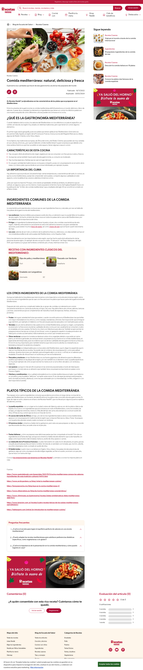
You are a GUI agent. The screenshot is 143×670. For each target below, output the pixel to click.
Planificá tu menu (73, 14)
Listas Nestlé (11, 641)
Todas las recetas (12, 638)
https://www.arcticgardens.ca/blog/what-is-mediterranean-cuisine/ (34, 481)
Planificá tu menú (12, 652)
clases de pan (54, 227)
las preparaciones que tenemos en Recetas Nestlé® (33, 458)
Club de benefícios (110, 14)
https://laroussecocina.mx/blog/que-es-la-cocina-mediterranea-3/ (33, 486)
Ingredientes (39, 648)
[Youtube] (117, 649)
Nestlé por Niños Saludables (16, 648)
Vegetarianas (68, 655)
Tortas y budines (69, 652)
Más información (36, 667)
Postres (66, 645)
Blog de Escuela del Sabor (23, 25)
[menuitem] (24, 15)
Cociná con (55, 14)
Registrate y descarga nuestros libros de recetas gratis (71, 2)
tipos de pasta (36, 227)
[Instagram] (110, 649)
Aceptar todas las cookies (109, 664)
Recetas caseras (40, 652)
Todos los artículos (41, 638)
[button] (9, 92)
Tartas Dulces (68, 648)
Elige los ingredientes (14, 645)
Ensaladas (67, 638)
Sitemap (9, 655)
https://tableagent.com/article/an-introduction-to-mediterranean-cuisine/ (36, 510)
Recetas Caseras (42, 25)
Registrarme (53, 610)
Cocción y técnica (41, 641)
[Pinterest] (123, 649)
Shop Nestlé (92, 14)
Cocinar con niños (41, 645)
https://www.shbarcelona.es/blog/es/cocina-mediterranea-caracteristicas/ (37, 491)
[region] (71, 664)
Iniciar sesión (37, 610)
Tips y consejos (40, 655)
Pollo (66, 641)
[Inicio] (8, 10)
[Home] (8, 25)
